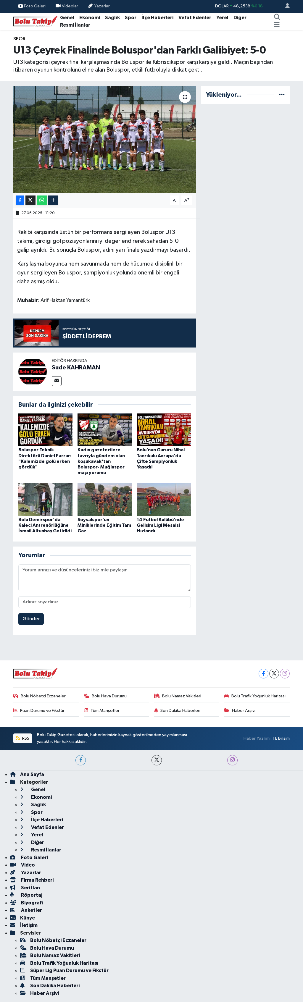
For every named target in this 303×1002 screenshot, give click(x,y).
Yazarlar (102, 6)
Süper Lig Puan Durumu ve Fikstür (69, 970)
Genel (67, 17)
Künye (27, 917)
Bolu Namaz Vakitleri (181, 696)
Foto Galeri (35, 6)
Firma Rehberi (37, 880)
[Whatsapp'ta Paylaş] (42, 200)
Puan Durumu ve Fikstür (42, 710)
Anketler (31, 910)
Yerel (222, 17)
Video (27, 864)
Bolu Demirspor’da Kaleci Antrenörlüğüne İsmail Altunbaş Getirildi (45, 525)
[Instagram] (285, 673)
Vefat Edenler (194, 17)
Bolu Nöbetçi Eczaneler (43, 696)
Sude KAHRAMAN (76, 368)
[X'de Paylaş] (30, 200)
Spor (130, 17)
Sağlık (112, 17)
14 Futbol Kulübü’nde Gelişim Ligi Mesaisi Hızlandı (160, 525)
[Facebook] (263, 673)
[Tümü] (282, 94)
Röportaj (31, 895)
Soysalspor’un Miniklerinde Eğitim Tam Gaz (104, 525)
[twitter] (157, 760)
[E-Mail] (57, 381)
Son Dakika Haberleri (180, 710)
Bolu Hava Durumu (109, 696)
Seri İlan (30, 887)
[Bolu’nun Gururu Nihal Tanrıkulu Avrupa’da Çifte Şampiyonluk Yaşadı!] (164, 429)
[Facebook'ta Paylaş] (20, 200)
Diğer (239, 17)
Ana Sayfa (32, 774)
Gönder (31, 618)
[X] (274, 673)
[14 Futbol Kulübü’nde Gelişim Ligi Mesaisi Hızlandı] (164, 499)
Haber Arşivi (243, 710)
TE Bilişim (281, 738)
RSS (25, 738)
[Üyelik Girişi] (285, 6)
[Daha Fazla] (53, 200)
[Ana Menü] (277, 25)
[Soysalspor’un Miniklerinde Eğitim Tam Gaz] (105, 499)
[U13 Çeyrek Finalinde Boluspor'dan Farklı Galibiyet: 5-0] (104, 139)
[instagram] (232, 760)
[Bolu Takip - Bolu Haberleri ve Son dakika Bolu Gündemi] (35, 21)
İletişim (29, 925)
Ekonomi (89, 17)
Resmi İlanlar (75, 25)
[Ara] (277, 18)
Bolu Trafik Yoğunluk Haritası (258, 696)
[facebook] (80, 760)
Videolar (70, 6)
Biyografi (31, 902)
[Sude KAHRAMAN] (32, 371)
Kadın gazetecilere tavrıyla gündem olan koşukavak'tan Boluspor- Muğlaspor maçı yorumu (101, 461)
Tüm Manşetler (105, 710)
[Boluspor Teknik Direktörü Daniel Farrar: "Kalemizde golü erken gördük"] (45, 429)
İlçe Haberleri (157, 17)
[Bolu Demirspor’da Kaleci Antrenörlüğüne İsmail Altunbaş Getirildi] (45, 499)
